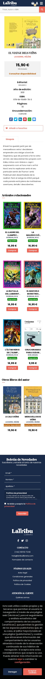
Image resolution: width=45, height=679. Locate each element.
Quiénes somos (22, 597)
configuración (22, 662)
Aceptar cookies (32, 671)
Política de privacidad (22, 580)
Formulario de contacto (22, 559)
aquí (19, 659)
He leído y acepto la (20, 505)
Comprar (12, 250)
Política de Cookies (22, 584)
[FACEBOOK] (18, 540)
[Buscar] (42, 10)
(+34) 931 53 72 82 (22, 552)
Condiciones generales (22, 576)
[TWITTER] (22, 540)
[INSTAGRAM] (27, 540)
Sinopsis (10, 139)
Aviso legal (22, 572)
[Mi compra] (32, 3)
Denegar (12, 671)
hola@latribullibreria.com (22, 556)
